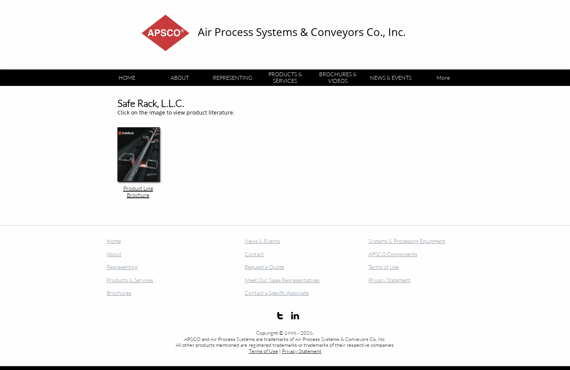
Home (114, 241)
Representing (122, 267)
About (114, 254)
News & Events (262, 241)
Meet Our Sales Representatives (282, 280)
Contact (254, 254)
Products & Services (130, 280)
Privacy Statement (301, 351)
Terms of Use (263, 351)
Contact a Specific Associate (277, 292)
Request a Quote (264, 267)
